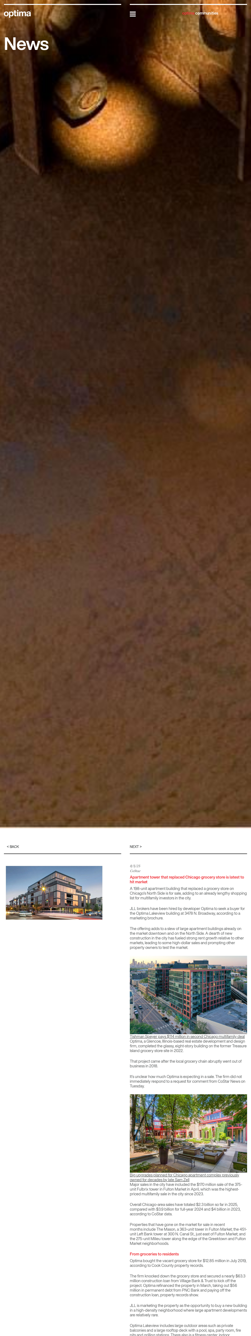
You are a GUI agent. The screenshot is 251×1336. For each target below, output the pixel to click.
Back (14, 846)
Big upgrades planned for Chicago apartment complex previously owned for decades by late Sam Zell (184, 1177)
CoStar (135, 871)
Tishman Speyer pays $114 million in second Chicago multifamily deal (187, 1036)
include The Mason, (159, 1229)
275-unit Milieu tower (153, 1238)
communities (200, 13)
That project (140, 1061)
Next (134, 846)
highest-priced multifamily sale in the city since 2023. (184, 1191)
